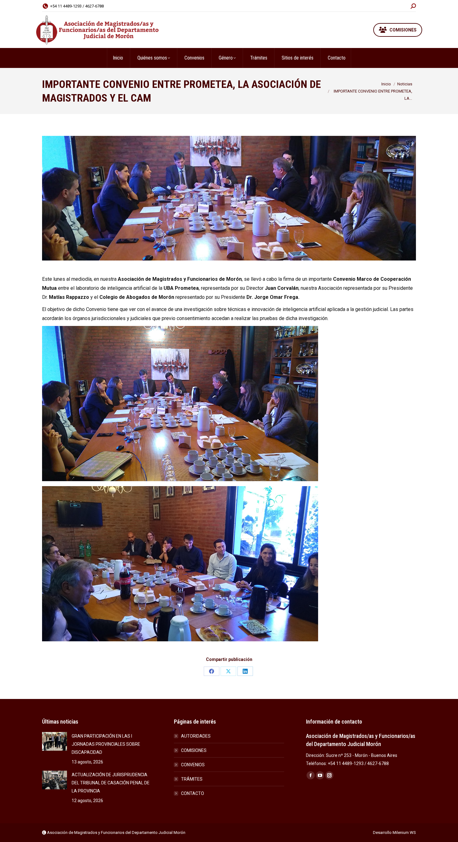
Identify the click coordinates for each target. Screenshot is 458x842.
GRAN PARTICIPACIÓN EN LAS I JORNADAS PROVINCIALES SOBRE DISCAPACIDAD (106, 744)
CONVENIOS (193, 764)
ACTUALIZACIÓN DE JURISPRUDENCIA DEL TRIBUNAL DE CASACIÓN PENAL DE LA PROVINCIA (111, 782)
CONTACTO (192, 793)
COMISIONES (194, 750)
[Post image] (54, 741)
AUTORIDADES (196, 736)
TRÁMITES (192, 779)
